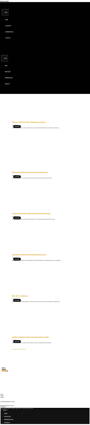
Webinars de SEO (9, 31)
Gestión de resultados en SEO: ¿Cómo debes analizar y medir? (30, 337)
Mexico (2, 395)
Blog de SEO (8, 25)
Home (6, 19)
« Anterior (14, 349)
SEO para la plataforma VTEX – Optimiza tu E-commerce (28, 122)
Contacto (7, 37)
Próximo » (23, 349)
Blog (5, 401)
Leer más (17, 126)
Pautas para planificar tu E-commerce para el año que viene (30, 172)
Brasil (1, 394)
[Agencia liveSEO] (7, 8)
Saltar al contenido (4, 1)
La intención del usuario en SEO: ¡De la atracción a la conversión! (31, 213)
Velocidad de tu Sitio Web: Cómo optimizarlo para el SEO (29, 254)
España (2, 397)
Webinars (8, 401)
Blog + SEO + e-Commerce (20, 296)
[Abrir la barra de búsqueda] (4, 44)
